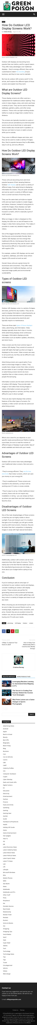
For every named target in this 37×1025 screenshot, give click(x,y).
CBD (4, 762)
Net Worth (6, 884)
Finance (5, 802)
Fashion (5, 799)
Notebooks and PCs (9, 892)
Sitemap (22, 1010)
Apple (5, 731)
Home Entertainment (9, 833)
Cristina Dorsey (7, 31)
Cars (4, 754)
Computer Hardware (9, 774)
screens (31, 623)
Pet (4, 903)
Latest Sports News (9, 858)
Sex (4, 926)
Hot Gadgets (7, 836)
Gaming (5, 810)
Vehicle (5, 968)
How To (5, 838)
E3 (4, 788)
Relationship (7, 912)
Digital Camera (7, 785)
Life (4, 867)
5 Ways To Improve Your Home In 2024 (9, 643)
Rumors (5, 920)
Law (4, 864)
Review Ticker (7, 915)
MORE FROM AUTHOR (23, 676)
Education (6, 791)
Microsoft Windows (9, 872)
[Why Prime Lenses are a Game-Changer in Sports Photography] (6, 702)
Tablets (5, 946)
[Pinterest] (12, 631)
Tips (4, 957)
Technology (6, 951)
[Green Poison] (18, 6)
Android (5, 729)
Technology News (8, 954)
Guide (5, 819)
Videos (5, 971)
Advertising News (8, 726)
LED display (12, 185)
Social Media (7, 934)
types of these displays (24, 325)
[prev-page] (3, 709)
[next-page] (6, 709)
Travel (5, 962)
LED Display (18, 623)
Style (4, 940)
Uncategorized (7, 965)
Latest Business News (10, 847)
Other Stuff (6, 895)
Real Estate (6, 909)
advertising (10, 623)
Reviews (5, 917)
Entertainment (7, 796)
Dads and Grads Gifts (10, 782)
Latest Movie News (9, 853)
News (5, 886)
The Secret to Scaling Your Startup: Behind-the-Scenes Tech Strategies (22, 693)
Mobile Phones (7, 878)
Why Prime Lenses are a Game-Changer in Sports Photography (23, 702)
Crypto (5, 777)
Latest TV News (8, 861)
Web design (7, 974)
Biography (6, 743)
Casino (5, 760)
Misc (4, 875)
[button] (3, 14)
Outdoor (25, 623)
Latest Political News (9, 855)
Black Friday (7, 746)
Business (6, 751)
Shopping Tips (7, 931)
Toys (4, 960)
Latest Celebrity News (10, 850)
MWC (4, 881)
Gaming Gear (7, 813)
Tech (8, 19)
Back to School (7, 734)
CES (4, 771)
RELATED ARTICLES (9, 676)
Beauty (5, 737)
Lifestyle (5, 869)
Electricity (6, 793)
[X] (8, 631)
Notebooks (6, 889)
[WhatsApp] (17, 631)
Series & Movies (8, 923)
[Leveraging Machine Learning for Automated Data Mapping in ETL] (6, 684)
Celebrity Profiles (8, 768)
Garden (5, 816)
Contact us (15, 1010)
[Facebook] (4, 631)
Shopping (6, 929)
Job (4, 844)
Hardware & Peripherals (10, 822)
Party (4, 898)
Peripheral (6, 900)
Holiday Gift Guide (9, 827)
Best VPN (6, 740)
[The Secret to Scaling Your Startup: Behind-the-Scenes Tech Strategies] (6, 693)
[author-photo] (18, 664)
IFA (4, 841)
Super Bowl (6, 943)
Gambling (6, 807)
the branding (20, 72)
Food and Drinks (8, 805)
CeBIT (5, 765)
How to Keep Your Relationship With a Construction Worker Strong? (28, 645)
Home (3, 19)
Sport (4, 937)
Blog (4, 748)
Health (5, 824)
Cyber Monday (7, 779)
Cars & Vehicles (8, 757)
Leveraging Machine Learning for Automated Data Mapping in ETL (23, 684)
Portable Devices (8, 906)
